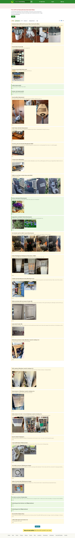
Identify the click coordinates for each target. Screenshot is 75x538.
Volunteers (52, 535)
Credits (65, 535)
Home (9, 535)
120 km (25, 20)
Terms (17, 535)
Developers (45, 535)
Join (13, 16)
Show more (38, 526)
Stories (26, 535)
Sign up (62, 1)
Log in (52, 1)
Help (13, 535)
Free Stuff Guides (59, 535)
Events (30, 535)
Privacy (21, 535)
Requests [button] (18, 20)
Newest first (31, 20)
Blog (35, 535)
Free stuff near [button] (23, 9)
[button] (59, 20)
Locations (39, 535)
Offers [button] (13, 20)
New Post (42, 1)
